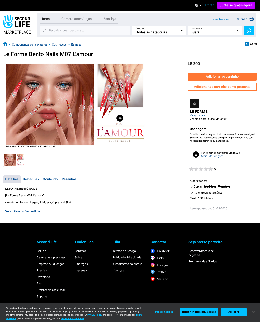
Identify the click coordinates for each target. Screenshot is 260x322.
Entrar (209, 5)
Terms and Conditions (72, 318)
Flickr (160, 258)
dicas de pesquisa (221, 19)
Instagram (163, 265)
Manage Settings (164, 312)
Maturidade (197, 28)
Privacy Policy (94, 315)
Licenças (118, 270)
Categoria (140, 28)
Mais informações (212, 156)
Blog (40, 283)
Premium (42, 270)
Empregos (81, 264)
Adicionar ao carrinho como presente (222, 87)
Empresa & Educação (50, 264)
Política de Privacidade (127, 257)
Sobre (78, 257)
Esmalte (76, 44)
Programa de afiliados (202, 261)
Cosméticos (59, 44)
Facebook (163, 251)
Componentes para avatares (29, 44)
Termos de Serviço (124, 251)
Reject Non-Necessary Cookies (199, 312)
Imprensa (81, 270)
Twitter (161, 272)
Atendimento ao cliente (127, 264)
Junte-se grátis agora (236, 5)
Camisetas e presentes (51, 257)
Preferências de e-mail (51, 290)
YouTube (162, 279)
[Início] (5, 44)
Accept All (233, 312)
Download (43, 277)
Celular (41, 251)
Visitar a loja (197, 115)
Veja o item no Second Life (22, 211)
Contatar (80, 251)
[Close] (253, 312)
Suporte (42, 296)
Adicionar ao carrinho (222, 76)
